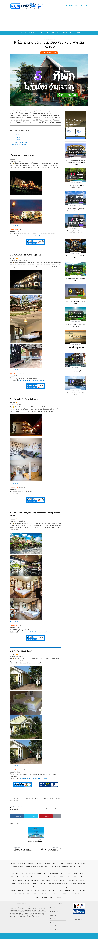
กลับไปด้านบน (84, 936)
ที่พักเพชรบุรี (73, 894)
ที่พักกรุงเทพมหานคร (21, 863)
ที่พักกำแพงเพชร (46, 863)
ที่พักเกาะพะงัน (29, 890)
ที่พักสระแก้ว (20, 883)
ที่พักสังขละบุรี (27, 883)
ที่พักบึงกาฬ (65, 870)
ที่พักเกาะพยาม (21, 890)
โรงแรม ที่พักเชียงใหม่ (75, 253)
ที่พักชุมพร (28, 866)
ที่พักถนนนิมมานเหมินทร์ (55, 866)
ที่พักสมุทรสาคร (81, 880)
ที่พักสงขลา (48, 880)
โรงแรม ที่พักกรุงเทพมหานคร (75, 205)
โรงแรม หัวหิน (53, 919)
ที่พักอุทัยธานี (66, 887)
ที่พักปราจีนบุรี (24, 873)
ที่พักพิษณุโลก (19, 877)
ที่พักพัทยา (76, 873)
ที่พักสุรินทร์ (59, 883)
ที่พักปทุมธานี (78, 870)
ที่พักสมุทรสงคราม (72, 880)
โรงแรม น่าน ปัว (53, 922)
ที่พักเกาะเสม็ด (37, 894)
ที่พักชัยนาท (15, 866)
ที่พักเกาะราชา (59, 890)
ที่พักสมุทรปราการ (62, 880)
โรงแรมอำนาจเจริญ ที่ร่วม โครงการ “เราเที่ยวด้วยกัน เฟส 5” (36, 841)
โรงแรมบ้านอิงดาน (17, 137)
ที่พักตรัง (34, 866)
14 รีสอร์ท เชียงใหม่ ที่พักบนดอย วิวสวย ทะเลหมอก (75, 279)
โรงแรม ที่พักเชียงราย (75, 299)
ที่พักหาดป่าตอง (20, 887)
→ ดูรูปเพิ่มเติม (14, 225)
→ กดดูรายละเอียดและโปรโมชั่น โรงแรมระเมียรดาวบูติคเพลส (34, 632)
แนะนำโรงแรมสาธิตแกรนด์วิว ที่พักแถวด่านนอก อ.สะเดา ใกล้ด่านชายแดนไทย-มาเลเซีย (75, 162)
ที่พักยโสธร (56, 877)
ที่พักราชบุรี (83, 877)
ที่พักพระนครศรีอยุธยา (54, 873)
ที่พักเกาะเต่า (29, 894)
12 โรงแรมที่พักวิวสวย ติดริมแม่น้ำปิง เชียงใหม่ (75, 393)
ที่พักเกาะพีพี (36, 890)
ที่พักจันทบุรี (62, 863)
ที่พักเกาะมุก (43, 890)
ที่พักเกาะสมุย (82, 890)
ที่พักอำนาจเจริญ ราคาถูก (23, 808)
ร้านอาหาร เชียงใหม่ (54, 929)
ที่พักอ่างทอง (35, 887)
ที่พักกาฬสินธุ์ (38, 863)
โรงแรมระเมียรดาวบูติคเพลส (19, 142)
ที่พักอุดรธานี (51, 887)
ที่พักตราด (41, 866)
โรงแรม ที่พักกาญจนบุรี (76, 182)
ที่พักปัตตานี (39, 873)
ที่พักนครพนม (80, 866)
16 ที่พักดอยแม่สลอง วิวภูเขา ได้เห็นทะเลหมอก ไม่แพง (75, 325)
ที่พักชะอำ (83, 863)
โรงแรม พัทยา (53, 915)
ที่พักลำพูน (27, 880)
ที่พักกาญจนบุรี (30, 863)
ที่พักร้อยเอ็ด (62, 877)
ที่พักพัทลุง (82, 873)
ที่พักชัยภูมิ (22, 866)
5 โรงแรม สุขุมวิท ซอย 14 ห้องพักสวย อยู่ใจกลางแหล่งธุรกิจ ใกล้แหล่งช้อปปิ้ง (76, 209)
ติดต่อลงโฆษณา (78, 919)
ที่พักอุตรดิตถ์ (59, 887)
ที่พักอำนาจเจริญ (13, 808)
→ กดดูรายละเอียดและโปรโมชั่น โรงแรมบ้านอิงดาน (31, 380)
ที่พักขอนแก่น (54, 863)
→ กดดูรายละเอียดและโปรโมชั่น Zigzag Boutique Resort (33, 778)
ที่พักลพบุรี (14, 880)
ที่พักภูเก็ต (27, 877)
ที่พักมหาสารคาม (34, 877)
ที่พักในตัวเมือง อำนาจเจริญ (35, 808)
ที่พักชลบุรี (77, 863)
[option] (36, 835)
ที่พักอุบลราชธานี (75, 887)
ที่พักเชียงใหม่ (65, 894)
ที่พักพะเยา (63, 873)
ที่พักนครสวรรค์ (37, 870)
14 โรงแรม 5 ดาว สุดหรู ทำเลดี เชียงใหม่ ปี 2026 (75, 257)
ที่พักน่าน (58, 870)
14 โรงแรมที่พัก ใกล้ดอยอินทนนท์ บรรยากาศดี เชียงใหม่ (76, 348)
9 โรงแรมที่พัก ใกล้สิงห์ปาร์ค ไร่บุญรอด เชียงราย (75, 302)
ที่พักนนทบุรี (44, 870)
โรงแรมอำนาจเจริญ (51, 808)
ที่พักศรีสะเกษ (33, 880)
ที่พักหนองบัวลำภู (81, 883)
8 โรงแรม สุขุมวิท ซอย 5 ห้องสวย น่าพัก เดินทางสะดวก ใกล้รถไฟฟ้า (75, 232)
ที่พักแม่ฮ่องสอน (59, 897)
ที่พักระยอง (76, 877)
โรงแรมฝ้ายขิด (16, 135)
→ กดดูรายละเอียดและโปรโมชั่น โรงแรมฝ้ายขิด (30, 236)
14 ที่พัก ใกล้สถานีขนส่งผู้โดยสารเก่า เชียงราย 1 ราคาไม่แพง (49, 849)
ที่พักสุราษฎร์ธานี (51, 883)
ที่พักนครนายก (65, 866)
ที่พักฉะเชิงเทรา (69, 863)
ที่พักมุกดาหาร (42, 877)
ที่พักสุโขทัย (66, 883)
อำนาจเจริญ (44, 808)
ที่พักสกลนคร (41, 880)
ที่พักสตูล (55, 880)
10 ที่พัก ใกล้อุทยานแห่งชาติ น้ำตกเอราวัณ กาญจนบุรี (76, 186)
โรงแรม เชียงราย (54, 911)
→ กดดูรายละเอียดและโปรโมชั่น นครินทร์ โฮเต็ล (30, 494)
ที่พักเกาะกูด (82, 887)
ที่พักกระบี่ (13, 863)
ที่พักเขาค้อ (44, 894)
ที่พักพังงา (69, 873)
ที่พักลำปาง (20, 880)
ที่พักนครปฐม (72, 866)
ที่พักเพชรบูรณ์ (81, 894)
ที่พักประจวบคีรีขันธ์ (15, 873)
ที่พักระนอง (70, 877)
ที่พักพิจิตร (12, 877)
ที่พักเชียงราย (58, 894)
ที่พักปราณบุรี (32, 873)
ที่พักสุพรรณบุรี (42, 883)
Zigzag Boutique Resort (19, 145)
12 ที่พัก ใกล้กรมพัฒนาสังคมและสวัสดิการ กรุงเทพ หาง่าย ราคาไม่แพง (23, 849)
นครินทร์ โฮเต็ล (16, 140)
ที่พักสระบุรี (13, 883)
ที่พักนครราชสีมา (17, 870)
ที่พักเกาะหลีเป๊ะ (22, 894)
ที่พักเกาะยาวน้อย (51, 890)
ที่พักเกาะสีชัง (14, 894)
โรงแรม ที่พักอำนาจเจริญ (49, 39)
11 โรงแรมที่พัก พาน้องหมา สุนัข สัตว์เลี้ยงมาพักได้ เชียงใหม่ (75, 371)
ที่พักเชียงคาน (44, 897)
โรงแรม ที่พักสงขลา (75, 158)
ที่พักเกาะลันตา (67, 890)
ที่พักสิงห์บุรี (35, 883)
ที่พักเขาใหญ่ (51, 894)
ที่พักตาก (46, 866)
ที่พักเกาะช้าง (13, 890)
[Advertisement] (49, 18)
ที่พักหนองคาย (73, 883)
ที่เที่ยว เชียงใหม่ (53, 926)
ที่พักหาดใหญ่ (28, 887)
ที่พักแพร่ (51, 897)
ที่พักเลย (38, 897)
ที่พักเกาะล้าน (75, 890)
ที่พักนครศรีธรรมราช (27, 870)
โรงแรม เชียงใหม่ (53, 908)
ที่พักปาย (45, 873)
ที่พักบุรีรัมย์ (72, 870)
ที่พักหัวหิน (13, 887)
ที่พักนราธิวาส (51, 870)
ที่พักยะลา (49, 877)
